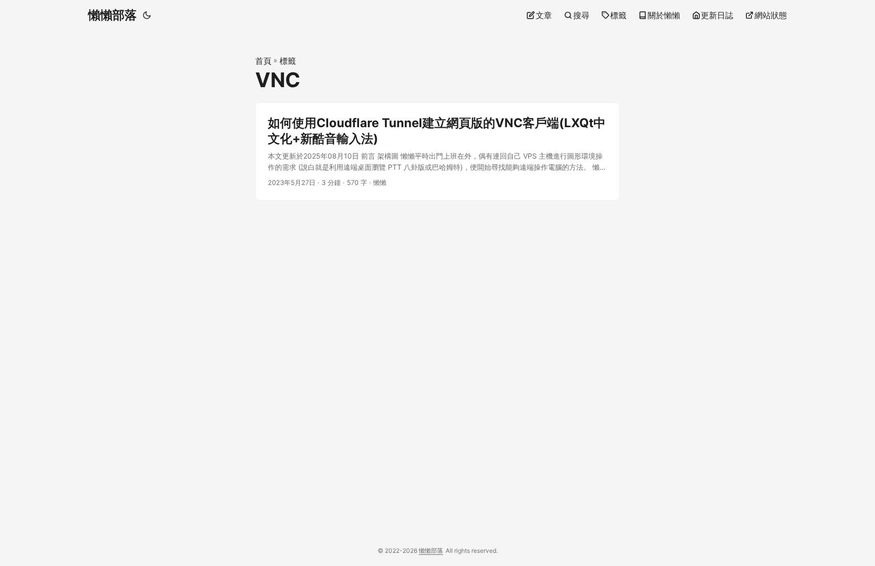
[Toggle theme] (147, 15)
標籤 (288, 61)
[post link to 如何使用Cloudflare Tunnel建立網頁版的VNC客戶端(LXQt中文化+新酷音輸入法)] (437, 151)
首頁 (263, 61)
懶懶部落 (112, 15)
